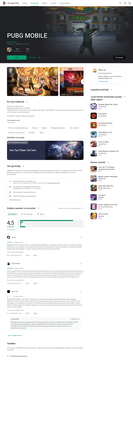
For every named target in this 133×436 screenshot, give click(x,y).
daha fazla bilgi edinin (53, 183)
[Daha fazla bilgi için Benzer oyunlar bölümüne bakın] (108, 162)
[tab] (24, 3)
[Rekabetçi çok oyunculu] (16, 132)
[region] (34, 50)
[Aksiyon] (35, 127)
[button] (32, 81)
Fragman (119, 57)
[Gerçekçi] (32, 132)
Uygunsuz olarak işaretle (17, 356)
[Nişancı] (44, 127)
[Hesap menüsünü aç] (129, 3)
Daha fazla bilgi (103, 81)
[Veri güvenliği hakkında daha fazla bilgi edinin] (15, 199)
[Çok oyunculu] (74, 127)
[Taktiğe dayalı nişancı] (58, 127)
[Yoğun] (41, 132)
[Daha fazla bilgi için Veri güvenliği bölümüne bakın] (23, 166)
